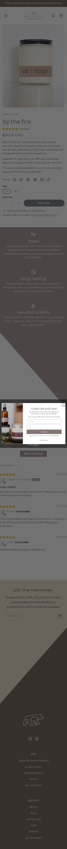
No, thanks (44, 440)
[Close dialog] (63, 405)
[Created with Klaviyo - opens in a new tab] (33, 445)
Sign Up (44, 432)
